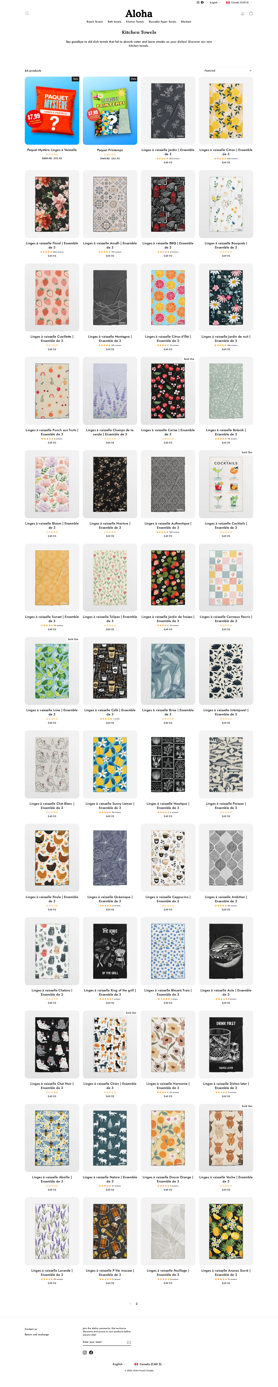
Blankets (186, 21)
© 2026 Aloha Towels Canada (139, 1370)
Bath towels (114, 21)
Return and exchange (37, 1334)
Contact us (31, 1329)
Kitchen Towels (135, 21)
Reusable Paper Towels (162, 21)
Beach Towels (95, 21)
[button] (52, 154)
